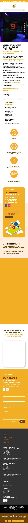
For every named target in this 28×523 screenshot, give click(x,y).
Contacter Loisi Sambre (8, 440)
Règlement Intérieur (7, 442)
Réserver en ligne (7, 439)
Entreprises (6, 435)
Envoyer (22, 421)
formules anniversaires (14, 82)
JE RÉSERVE (9, 217)
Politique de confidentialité (14, 519)
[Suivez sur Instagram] (9, 205)
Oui (6, 521)
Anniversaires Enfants (8, 437)
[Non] (26, 518)
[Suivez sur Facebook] (6, 205)
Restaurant (6, 434)
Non (9, 521)
